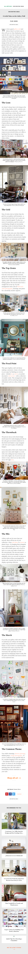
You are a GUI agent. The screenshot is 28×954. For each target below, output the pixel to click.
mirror (16, 374)
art (12, 374)
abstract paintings (20, 753)
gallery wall (17, 29)
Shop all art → (14, 777)
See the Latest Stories (14, 947)
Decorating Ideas (14, 24)
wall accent (11, 376)
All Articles (8, 6)
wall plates (15, 542)
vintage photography (16, 755)
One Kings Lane (13, 3)
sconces (22, 542)
